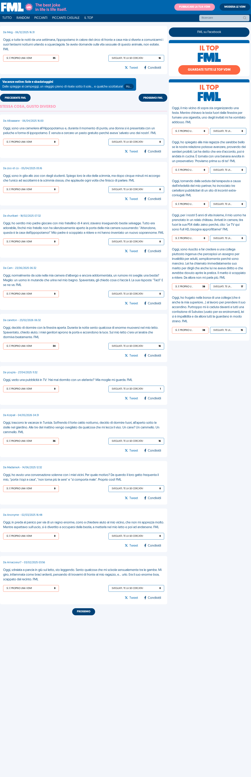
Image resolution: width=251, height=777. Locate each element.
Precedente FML (15, 98)
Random (23, 18)
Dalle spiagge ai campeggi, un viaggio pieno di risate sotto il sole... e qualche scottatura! (66, 84)
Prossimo (83, 611)
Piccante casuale (66, 18)
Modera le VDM (235, 6)
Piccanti (40, 18)
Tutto (7, 18)
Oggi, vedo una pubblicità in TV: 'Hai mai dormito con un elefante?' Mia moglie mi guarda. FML (67, 380)
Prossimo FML (153, 98)
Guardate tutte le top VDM (209, 69)
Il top (88, 18)
